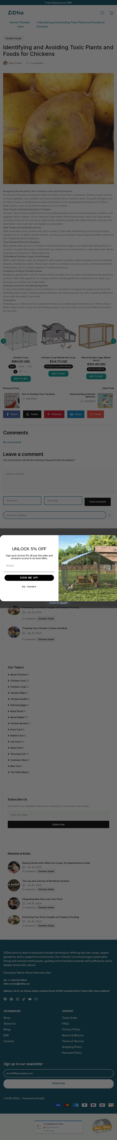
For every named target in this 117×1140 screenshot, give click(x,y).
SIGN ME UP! (29, 578)
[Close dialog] (114, 538)
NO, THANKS (29, 587)
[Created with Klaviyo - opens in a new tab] (58, 603)
